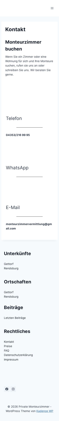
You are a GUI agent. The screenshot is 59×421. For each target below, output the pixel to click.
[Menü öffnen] (52, 8)
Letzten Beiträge (15, 318)
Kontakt (9, 341)
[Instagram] (13, 389)
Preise (8, 346)
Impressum (11, 359)
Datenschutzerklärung (18, 355)
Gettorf (8, 264)
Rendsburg (11, 268)
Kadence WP (44, 411)
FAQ (6, 350)
